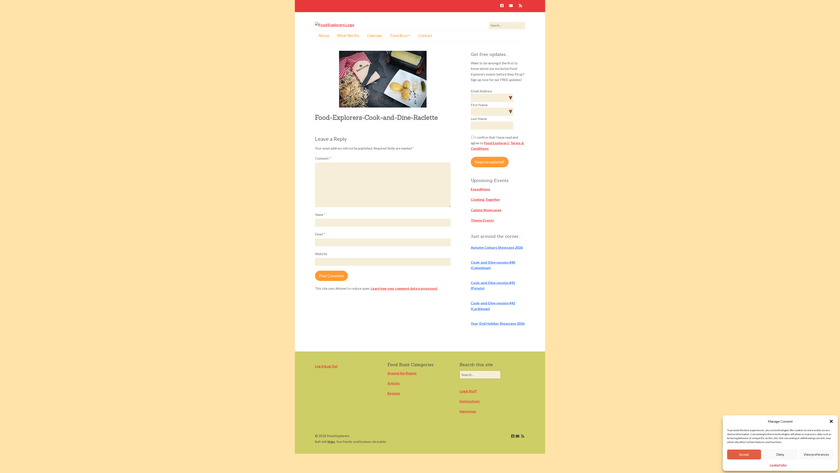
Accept (744, 454)
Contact (425, 35)
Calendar (374, 35)
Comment (323, 158)
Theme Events (482, 220)
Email (320, 234)
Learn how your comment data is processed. (404, 288)
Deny (780, 454)
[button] (831, 421)
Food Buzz (399, 35)
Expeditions (480, 189)
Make (331, 441)
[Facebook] (503, 6)
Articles (393, 383)
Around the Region (401, 373)
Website (321, 254)
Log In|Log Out (326, 366)
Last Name (479, 118)
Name (320, 215)
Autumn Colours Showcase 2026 (497, 247)
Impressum (468, 411)
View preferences (816, 454)
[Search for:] (507, 25)
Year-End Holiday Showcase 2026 (498, 323)
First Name (479, 105)
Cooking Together (485, 199)
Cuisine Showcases (486, 210)
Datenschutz (470, 401)
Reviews (393, 393)
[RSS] (520, 6)
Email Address (481, 91)
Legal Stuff (468, 391)
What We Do (348, 35)
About (323, 35)
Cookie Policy (778, 465)
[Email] (510, 6)
